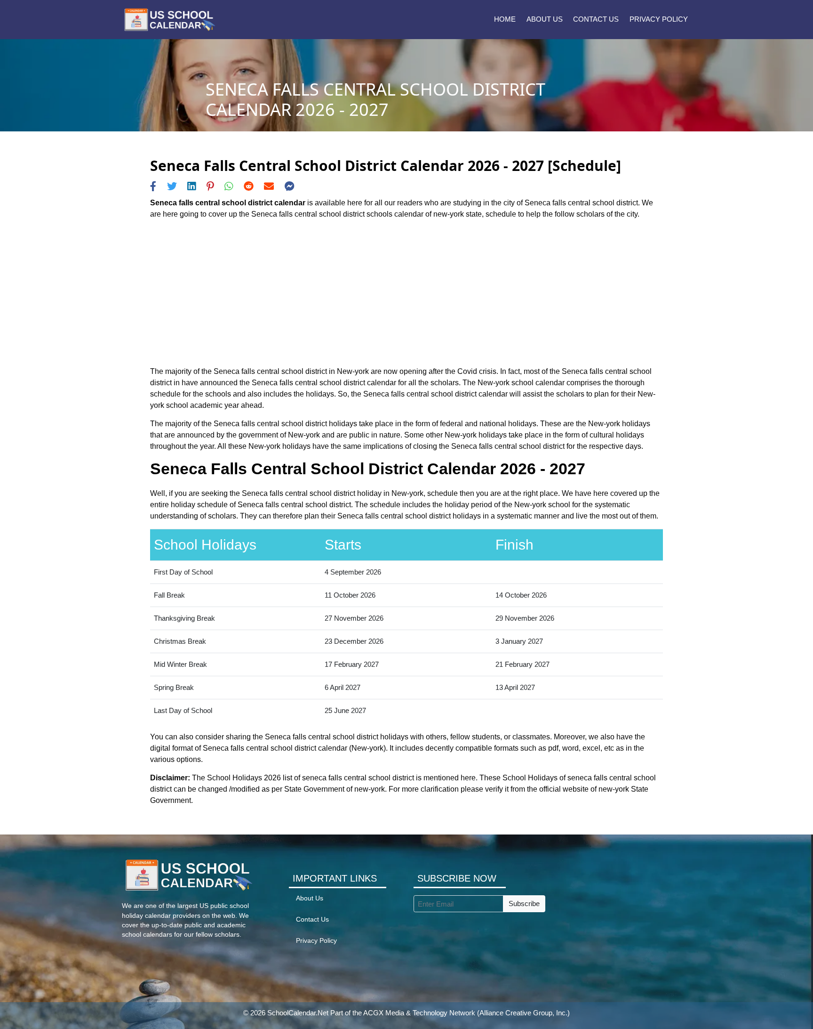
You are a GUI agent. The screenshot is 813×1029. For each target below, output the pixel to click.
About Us (544, 19)
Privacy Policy (659, 19)
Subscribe (524, 903)
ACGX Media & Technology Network (419, 1013)
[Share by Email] (269, 186)
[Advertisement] (406, 293)
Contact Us (596, 19)
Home (505, 19)
